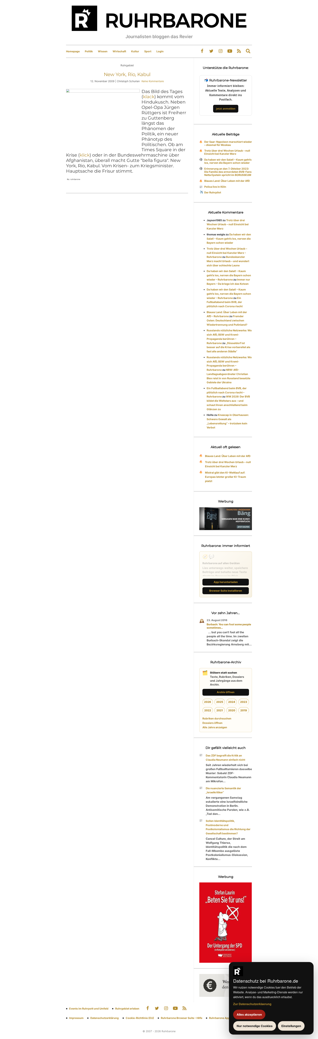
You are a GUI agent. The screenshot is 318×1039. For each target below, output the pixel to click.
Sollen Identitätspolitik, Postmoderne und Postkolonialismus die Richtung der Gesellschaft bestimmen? (228, 827)
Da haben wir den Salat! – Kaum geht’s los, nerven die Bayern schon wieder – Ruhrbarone (229, 275)
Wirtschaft (119, 51)
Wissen (102, 51)
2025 (219, 701)
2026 (207, 701)
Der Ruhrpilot (212, 192)
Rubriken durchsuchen (216, 718)
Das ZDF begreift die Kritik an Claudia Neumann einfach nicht (225, 757)
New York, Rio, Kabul (127, 74)
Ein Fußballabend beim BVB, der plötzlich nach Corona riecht (225, 302)
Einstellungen (291, 1026)
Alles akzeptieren (249, 1014)
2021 (219, 710)
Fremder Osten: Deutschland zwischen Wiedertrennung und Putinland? (227, 320)
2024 (231, 701)
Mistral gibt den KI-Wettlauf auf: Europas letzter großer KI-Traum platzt (225, 477)
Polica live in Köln (215, 186)
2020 (231, 710)
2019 (243, 710)
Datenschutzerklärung (104, 1017)
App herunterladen (226, 582)
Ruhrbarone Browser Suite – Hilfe (181, 1017)
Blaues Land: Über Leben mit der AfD (227, 180)
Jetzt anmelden (225, 108)
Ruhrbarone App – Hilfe (223, 1017)
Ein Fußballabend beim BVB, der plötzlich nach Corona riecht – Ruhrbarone (227, 392)
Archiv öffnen (225, 692)
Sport (147, 51)
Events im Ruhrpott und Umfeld (88, 1008)
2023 (243, 701)
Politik (89, 51)
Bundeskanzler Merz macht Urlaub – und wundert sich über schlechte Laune (228, 261)
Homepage (73, 51)
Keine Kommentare (153, 81)
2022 (207, 710)
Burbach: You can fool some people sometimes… (229, 626)
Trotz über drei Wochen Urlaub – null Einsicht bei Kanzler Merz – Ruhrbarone (227, 253)
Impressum (76, 1017)
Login (160, 51)
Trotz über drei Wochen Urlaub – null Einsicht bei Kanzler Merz (227, 152)
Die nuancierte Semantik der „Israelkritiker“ (223, 790)
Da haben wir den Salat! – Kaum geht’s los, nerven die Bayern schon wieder (228, 161)
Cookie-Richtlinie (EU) (140, 1017)
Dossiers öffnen (212, 722)
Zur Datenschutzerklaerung (252, 1004)
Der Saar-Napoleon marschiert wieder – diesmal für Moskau (228, 143)
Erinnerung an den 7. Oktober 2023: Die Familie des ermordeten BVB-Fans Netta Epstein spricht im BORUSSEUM (228, 171)
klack (148, 96)
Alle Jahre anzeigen (214, 727)
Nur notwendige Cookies (255, 1026)
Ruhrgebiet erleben (127, 1008)
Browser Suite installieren (225, 590)
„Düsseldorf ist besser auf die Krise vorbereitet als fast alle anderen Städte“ (228, 347)
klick (85, 155)
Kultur (135, 51)
